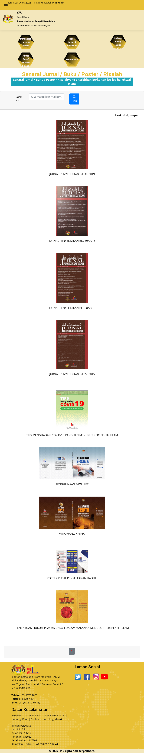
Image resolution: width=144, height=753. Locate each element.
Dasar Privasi (32, 715)
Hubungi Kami (19, 719)
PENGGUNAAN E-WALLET (72, 484)
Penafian (16, 715)
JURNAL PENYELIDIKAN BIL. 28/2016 (72, 308)
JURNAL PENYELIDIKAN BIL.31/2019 (72, 174)
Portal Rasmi (23, 16)
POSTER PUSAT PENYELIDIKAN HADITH (72, 578)
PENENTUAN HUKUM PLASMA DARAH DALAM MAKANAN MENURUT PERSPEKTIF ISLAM (72, 628)
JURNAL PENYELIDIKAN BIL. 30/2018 (72, 241)
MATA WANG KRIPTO (72, 534)
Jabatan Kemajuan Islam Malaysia (33, 24)
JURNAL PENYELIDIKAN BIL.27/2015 (72, 374)
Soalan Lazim (39, 719)
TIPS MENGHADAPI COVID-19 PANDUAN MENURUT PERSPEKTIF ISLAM (72, 435)
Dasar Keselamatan (53, 715)
